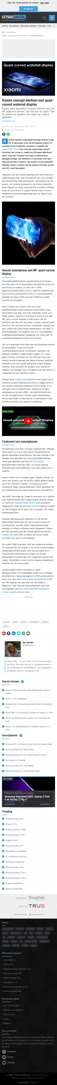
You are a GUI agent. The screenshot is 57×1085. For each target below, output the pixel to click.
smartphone (34, 622)
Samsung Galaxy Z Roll (15, 835)
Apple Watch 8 (10, 960)
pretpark (21, 937)
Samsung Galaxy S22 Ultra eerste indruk (22, 771)
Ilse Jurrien (9, 126)
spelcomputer (30, 941)
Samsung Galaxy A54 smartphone (19, 765)
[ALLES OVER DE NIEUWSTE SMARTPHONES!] (14, 17)
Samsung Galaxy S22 (14, 819)
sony (47, 933)
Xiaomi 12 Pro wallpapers (16, 698)
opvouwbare (16, 933)
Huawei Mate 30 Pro (24, 503)
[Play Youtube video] (28, 421)
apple (5, 941)
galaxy (40, 929)
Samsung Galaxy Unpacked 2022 (17, 969)
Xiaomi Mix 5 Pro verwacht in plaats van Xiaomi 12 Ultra (29, 712)
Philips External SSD (12, 978)
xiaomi (5, 626)
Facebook (12, 1051)
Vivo (36, 294)
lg (4, 937)
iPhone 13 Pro (11, 824)
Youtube (11, 1062)
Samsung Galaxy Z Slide (15, 829)
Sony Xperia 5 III (10, 982)
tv (21, 941)
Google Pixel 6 (11, 840)
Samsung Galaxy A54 (13, 991)
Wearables (42, 26)
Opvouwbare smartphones (16, 851)
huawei (11, 937)
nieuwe (6, 945)
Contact (7, 1019)
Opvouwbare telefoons (28, 26)
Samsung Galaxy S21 (14, 845)
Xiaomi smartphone (25, 379)
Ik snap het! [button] (28, 9)
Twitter (11, 1057)
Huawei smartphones (14, 883)
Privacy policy (9, 1014)
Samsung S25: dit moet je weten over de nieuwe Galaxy (28, 744)
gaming (16, 945)
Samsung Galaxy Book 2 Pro (15, 987)
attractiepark (42, 937)
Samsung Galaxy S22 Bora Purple (19, 749)
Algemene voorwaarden (13, 1010)
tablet (33, 945)
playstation (44, 941)
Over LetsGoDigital (11, 1005)
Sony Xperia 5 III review (15, 760)
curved (15, 622)
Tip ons (34, 1082)
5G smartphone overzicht (16, 856)
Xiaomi (7, 130)
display (23, 622)
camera (49, 929)
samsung (30, 929)
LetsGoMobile (23, 1082)
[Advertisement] (28, 48)
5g (25, 933)
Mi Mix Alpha (37, 461)
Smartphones (14, 26)
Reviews (5, 26)
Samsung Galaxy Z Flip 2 (15, 872)
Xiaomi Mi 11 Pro (10, 149)
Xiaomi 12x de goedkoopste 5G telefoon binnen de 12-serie (28, 728)
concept (6, 622)
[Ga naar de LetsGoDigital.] (4, 32)
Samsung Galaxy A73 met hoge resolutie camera (26, 755)
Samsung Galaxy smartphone (32, 579)
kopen (30, 937)
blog (43, 357)
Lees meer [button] (44, 3)
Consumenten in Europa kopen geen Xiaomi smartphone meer (28, 706)
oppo (5, 933)
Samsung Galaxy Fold (14, 867)
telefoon (45, 622)
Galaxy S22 (8, 964)
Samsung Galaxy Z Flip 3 (15, 878)
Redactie (7, 1023)
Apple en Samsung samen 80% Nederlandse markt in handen (27, 692)
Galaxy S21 (7, 535)
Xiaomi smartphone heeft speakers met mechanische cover (27, 719)
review (25, 945)
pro (31, 933)
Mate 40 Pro (32, 506)
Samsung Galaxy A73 (13, 973)
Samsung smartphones (15, 862)
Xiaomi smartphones (14, 889)
